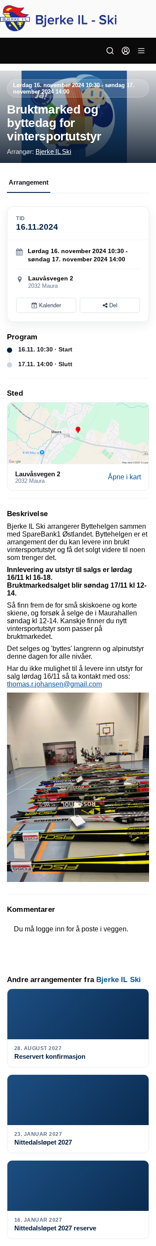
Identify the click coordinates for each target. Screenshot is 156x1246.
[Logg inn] (125, 51)
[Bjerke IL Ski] (78, 19)
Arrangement (29, 182)
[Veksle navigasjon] (141, 51)
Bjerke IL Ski (53, 151)
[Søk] (110, 51)
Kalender (49, 305)
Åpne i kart (124, 477)
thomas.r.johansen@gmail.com (54, 684)
